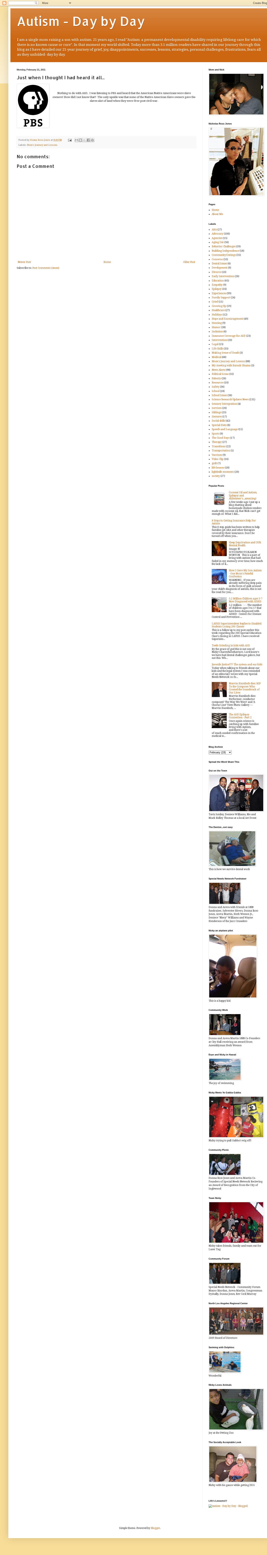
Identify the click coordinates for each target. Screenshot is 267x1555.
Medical (216, 357)
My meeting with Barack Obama (231, 365)
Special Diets (219, 425)
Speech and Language (225, 429)
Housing (217, 323)
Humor (216, 327)
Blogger (155, 1528)
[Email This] (76, 140)
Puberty (216, 378)
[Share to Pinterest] (92, 140)
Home (107, 262)
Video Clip (217, 459)
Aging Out (218, 242)
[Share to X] (84, 140)
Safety (215, 386)
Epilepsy (217, 289)
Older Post (189, 262)
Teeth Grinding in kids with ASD (231, 645)
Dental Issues (219, 263)
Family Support (221, 297)
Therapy (217, 442)
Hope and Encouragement (227, 318)
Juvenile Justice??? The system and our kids (237, 664)
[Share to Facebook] (88, 140)
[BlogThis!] (80, 140)
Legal (215, 344)
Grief (215, 301)
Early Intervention (223, 276)
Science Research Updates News (230, 399)
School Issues (219, 395)
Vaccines (217, 454)
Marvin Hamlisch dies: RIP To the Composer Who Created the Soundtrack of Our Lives (245, 688)
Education (218, 280)
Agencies (217, 238)
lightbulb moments (223, 471)
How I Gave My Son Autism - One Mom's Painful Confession (245, 573)
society (216, 476)
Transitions (218, 446)
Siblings (216, 412)
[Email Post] (69, 140)
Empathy (217, 284)
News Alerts (218, 369)
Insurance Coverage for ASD (229, 335)
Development (219, 267)
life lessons (218, 467)
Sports (215, 433)
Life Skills (217, 348)
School (215, 391)
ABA (214, 229)
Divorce (216, 272)
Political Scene (220, 374)
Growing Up (219, 306)
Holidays (217, 314)
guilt (214, 463)
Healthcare (218, 310)
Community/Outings (224, 255)
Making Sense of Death (225, 352)
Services (217, 408)
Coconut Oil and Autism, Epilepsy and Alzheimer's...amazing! (243, 495)
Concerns (217, 259)
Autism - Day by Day (81, 21)
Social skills (218, 420)
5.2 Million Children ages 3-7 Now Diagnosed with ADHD (245, 600)
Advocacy (217, 233)
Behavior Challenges (224, 246)
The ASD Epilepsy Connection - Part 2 (240, 716)
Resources (217, 382)
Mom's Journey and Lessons (42, 145)
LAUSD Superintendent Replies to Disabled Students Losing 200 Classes (236, 625)
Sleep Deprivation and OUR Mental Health (245, 544)
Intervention (219, 340)
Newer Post (24, 262)
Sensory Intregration (224, 403)
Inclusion (217, 331)
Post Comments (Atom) (45, 267)
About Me (217, 214)
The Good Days (220, 437)
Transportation (221, 450)
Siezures (217, 416)
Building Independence (225, 250)
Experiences (219, 293)
